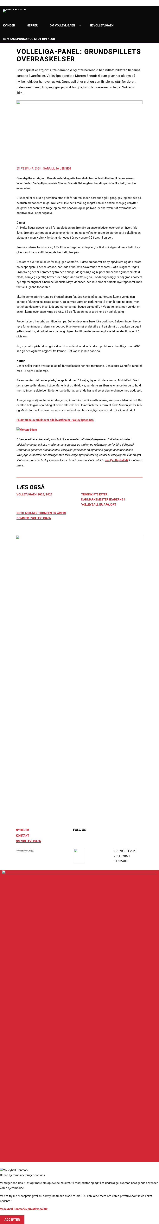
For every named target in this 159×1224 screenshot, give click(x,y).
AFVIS (8, 1214)
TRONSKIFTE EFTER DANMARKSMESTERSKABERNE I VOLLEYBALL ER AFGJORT (103, 499)
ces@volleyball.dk (116, 460)
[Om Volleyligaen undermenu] (80, 25)
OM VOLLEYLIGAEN (28, 841)
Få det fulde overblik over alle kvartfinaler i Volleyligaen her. (55, 420)
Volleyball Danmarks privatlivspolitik (24, 1209)
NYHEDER (22, 830)
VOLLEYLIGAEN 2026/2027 (34, 494)
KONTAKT (22, 835)
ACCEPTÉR (12, 1219)
